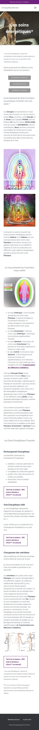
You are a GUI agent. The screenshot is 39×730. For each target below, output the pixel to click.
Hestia (11, 725)
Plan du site (27, 719)
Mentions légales (14, 719)
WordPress (26, 725)
